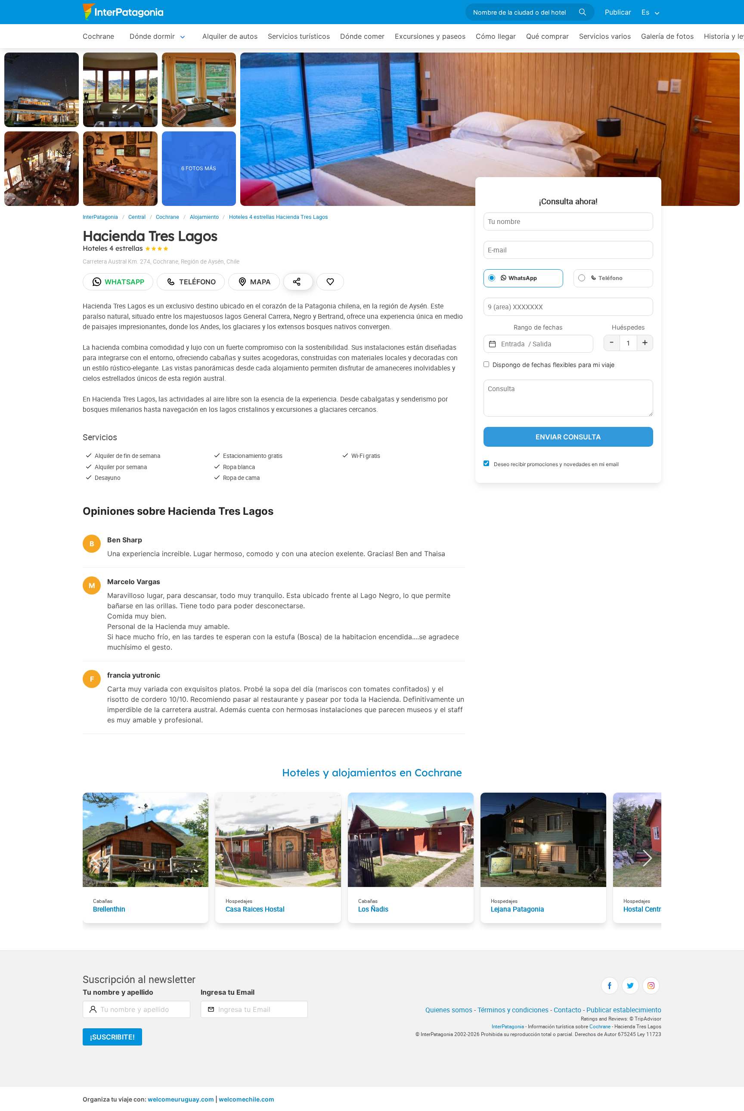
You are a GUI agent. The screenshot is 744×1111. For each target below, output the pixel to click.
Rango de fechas (538, 327)
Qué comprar (547, 36)
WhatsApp (522, 278)
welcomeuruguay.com (181, 1099)
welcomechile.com (246, 1099)
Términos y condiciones (513, 1010)
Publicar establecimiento (623, 1010)
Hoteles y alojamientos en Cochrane (372, 772)
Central (137, 217)
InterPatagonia (100, 217)
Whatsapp (124, 281)
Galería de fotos (667, 36)
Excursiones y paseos (430, 36)
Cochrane (98, 36)
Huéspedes (628, 327)
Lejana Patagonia (517, 909)
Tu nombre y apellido (118, 992)
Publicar (618, 12)
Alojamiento (204, 217)
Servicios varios (605, 36)
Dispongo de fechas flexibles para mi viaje (553, 364)
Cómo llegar (496, 36)
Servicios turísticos (299, 36)
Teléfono (197, 281)
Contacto (567, 1010)
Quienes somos (448, 1010)
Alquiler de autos (229, 36)
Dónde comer (362, 36)
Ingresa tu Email (227, 992)
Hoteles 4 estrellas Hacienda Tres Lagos (278, 217)
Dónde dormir (152, 36)
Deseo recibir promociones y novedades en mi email (556, 464)
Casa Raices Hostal (255, 909)
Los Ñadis (373, 909)
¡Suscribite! (112, 1037)
